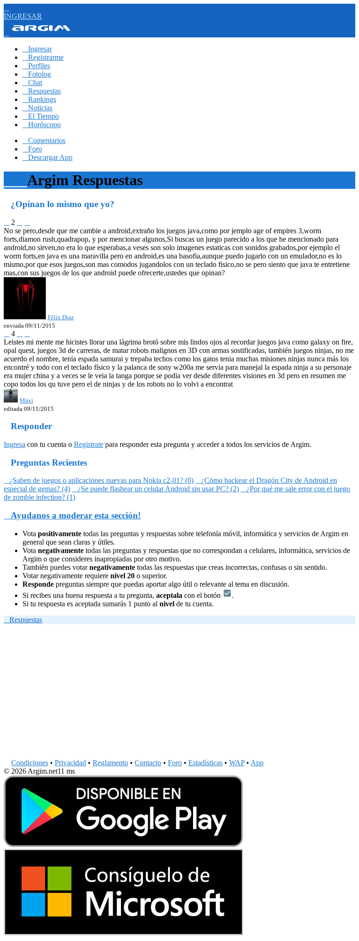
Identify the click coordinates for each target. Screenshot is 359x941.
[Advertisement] (179, 693)
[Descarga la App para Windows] (123, 933)
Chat (32, 82)
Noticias (37, 108)
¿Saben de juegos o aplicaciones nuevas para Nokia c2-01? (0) (99, 480)
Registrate (88, 444)
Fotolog (36, 74)
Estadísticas (205, 763)
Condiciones (29, 763)
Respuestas (41, 91)
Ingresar (37, 49)
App (257, 763)
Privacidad (70, 763)
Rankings (39, 99)
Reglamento (110, 763)
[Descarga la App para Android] (123, 844)
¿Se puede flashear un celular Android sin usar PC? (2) (155, 489)
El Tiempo (40, 116)
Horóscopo (41, 125)
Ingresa (14, 444)
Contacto (148, 763)
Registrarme (43, 57)
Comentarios (43, 140)
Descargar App (47, 157)
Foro (32, 149)
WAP (236, 763)
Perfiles (36, 66)
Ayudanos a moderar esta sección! (72, 515)
